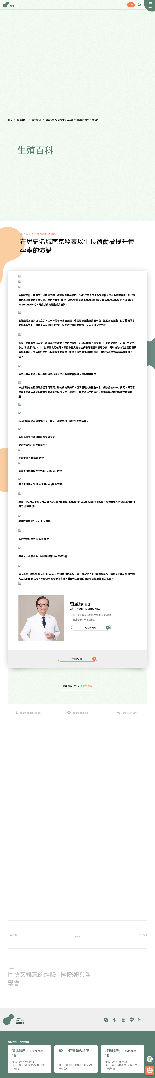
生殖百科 (21, 119)
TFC (10, 119)
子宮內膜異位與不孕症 (87, 902)
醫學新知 (36, 119)
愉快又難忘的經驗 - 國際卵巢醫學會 (49, 978)
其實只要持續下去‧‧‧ (88, 913)
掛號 (131, 4)
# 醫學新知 (86, 685)
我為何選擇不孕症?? (85, 879)
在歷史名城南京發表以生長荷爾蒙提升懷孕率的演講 (72, 119)
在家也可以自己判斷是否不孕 (91, 891)
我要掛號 (149, 1070)
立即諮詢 (149, 1059)
